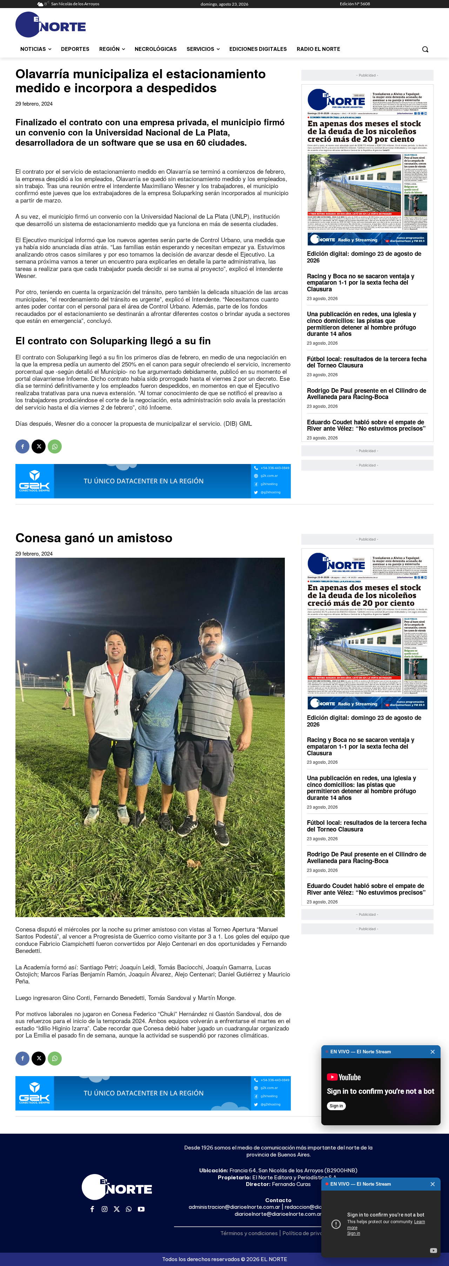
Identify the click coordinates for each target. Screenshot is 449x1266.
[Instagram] (104, 1209)
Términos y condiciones (249, 1233)
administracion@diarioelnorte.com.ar (234, 1207)
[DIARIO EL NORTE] (78, 25)
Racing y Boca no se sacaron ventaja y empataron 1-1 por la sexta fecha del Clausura (360, 282)
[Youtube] (141, 1209)
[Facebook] (22, 446)
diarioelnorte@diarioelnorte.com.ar (278, 1214)
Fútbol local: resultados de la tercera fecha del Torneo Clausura (367, 362)
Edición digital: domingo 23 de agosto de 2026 (364, 256)
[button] (425, 49)
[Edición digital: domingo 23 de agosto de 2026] (367, 167)
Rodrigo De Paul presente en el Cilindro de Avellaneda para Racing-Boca (366, 393)
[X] (39, 446)
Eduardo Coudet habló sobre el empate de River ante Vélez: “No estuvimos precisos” (366, 425)
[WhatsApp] (55, 446)
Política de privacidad (309, 1233)
